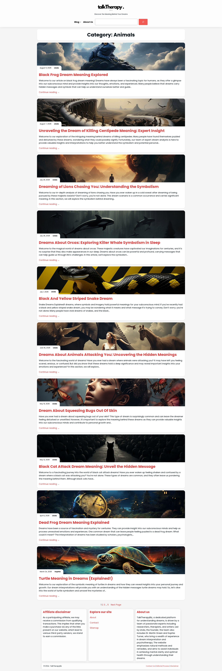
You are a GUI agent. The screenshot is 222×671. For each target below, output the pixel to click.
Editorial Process (162, 666)
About (93, 617)
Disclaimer (174, 666)
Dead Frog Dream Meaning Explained (74, 522)
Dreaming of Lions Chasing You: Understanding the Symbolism (99, 186)
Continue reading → (49, 92)
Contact (94, 622)
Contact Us (150, 666)
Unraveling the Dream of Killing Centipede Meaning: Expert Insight (102, 130)
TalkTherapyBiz (56, 666)
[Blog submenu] (80, 22)
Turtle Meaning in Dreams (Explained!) (76, 578)
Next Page (116, 604)
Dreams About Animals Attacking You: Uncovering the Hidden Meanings (108, 354)
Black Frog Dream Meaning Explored (73, 75)
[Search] (143, 22)
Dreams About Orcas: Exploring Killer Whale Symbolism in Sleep (99, 242)
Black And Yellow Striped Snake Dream (76, 298)
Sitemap (94, 627)
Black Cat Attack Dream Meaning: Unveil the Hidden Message (97, 466)
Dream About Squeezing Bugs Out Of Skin (78, 410)
